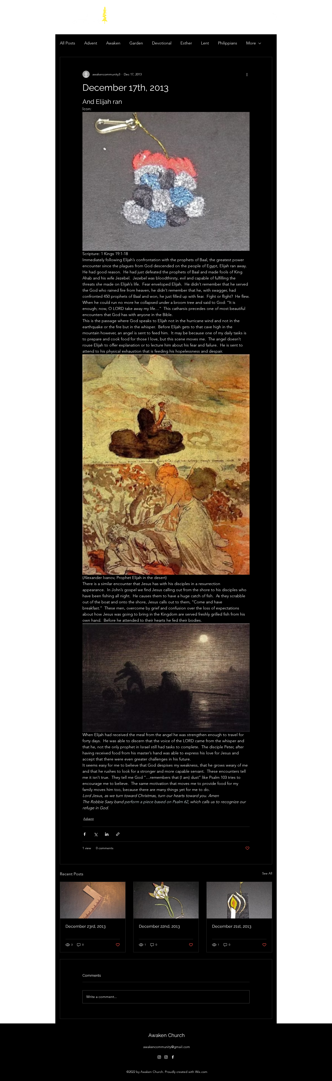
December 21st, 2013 (231, 926)
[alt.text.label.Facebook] (173, 1057)
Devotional (161, 43)
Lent (205, 43)
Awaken (113, 43)
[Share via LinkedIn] (107, 834)
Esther (186, 43)
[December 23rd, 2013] (92, 900)
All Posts (67, 43)
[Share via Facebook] (84, 834)
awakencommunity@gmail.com (166, 1047)
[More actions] (247, 74)
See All (267, 873)
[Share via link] (118, 834)
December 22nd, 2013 (159, 926)
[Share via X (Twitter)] (96, 834)
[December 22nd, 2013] (166, 900)
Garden (136, 43)
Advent (90, 43)
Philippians (227, 43)
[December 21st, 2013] (239, 900)
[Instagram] (276, 17)
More (251, 43)
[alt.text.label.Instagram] (159, 1057)
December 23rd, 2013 (85, 926)
